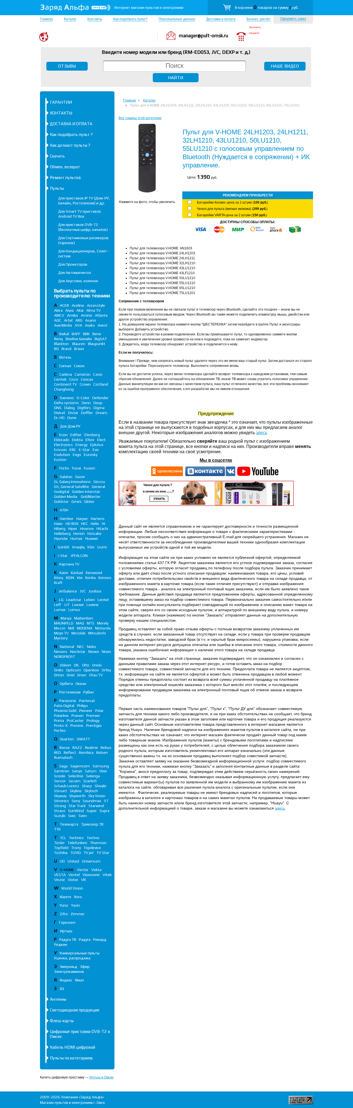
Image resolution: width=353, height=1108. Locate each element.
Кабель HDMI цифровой (72, 1047)
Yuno (63, 905)
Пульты (57, 188)
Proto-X (61, 725)
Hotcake (94, 533)
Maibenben (83, 618)
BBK (86, 334)
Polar (99, 710)
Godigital (61, 491)
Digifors (84, 407)
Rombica (86, 752)
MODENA (84, 628)
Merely (102, 623)
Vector (83, 869)
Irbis (91, 547)
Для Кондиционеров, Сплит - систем (83, 253)
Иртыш (66, 931)
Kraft (58, 582)
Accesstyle (96, 305)
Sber (103, 771)
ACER (64, 305)
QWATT (83, 739)
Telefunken (77, 842)
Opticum (73, 670)
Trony (76, 847)
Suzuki (59, 815)
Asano (90, 320)
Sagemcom (80, 766)
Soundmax (92, 801)
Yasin (75, 905)
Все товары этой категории (140, 118)
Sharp (87, 786)
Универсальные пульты (79, 953)
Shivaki (100, 786)
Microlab (78, 633)
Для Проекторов (72, 264)
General (98, 486)
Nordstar (77, 651)
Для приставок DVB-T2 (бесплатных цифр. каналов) (83, 227)
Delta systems (66, 403)
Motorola (103, 628)
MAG (80, 623)
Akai (80, 310)
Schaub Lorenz (66, 786)
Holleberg (62, 533)
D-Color (83, 398)
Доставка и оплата (221, 19)
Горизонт (67, 922)
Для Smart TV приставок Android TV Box (79, 213)
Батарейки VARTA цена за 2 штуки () (232, 215)
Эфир (85, 966)
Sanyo (77, 771)
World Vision (72, 888)
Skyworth (77, 796)
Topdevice (92, 847)
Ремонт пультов (65, 177)
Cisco (73, 379)
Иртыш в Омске (101, 1077)
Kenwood (94, 572)
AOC (57, 320)
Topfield (61, 847)
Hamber (67, 518)
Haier (58, 523)
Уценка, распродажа (72, 958)
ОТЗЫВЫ (67, 66)
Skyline (76, 791)
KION (70, 577)
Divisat (59, 412)
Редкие (60, 944)
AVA (78, 325)
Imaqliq (78, 547)
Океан (81, 683)
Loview (92, 604)
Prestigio (93, 725)
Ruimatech (63, 757)
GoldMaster (91, 496)
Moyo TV (61, 633)
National (67, 646)
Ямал (79, 980)
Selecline (75, 776)
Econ (63, 434)
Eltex (89, 439)
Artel (68, 320)
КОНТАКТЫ (61, 113)
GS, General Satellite (71, 486)
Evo (96, 449)
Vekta (96, 869)
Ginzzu (99, 481)
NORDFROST (64, 656)
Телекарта (69, 824)
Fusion (89, 468)
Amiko (72, 315)
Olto (85, 665)
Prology (93, 720)
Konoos (104, 577)
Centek (60, 379)
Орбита (66, 683)
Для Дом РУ (70, 426)
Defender (100, 398)
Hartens (98, 518)
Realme (91, 747)
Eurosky (90, 454)
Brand (66, 348)
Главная (46, 19)
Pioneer (85, 710)
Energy (81, 444)
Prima (59, 720)
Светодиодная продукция (74, 1010)
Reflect (70, 752)
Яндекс (66, 980)
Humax (76, 538)
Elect (101, 439)
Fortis (64, 468)
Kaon (64, 572)
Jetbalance (68, 591)
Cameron (82, 374)
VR (83, 879)
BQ (56, 348)
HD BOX (72, 523)
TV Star (103, 852)
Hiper (72, 528)
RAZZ (77, 747)
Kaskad (77, 572)
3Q (61, 988)
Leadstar (73, 599)
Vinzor (59, 879)
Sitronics (61, 801)
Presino (76, 725)
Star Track (77, 805)
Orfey (106, 670)
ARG (78, 320)
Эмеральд (68, 966)
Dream (101, 412)
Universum (91, 861)
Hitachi (102, 528)
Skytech (91, 791)
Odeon (65, 665)
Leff (58, 604)
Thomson (98, 842)
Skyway (60, 796)
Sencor (60, 781)
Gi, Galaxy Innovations (72, 481)
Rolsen (102, 752)
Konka (90, 577)
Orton (59, 675)
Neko (91, 646)
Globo (89, 501)
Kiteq (58, 577)
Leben (89, 599)
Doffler (87, 412)
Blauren (78, 343)
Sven (83, 815)
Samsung (101, 766)
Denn (86, 403)
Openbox (91, 670)
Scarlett (90, 781)
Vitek (107, 874)
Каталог (70, 19)
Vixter (73, 879)
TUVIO (75, 852)
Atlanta (101, 315)
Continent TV (65, 384)
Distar (73, 412)
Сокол (79, 366)
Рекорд (99, 939)
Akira (58, 310)
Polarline (61, 715)
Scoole (59, 776)
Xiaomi (65, 897)
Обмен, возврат (65, 166)
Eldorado (61, 439)
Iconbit (63, 547)
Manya (66, 618)
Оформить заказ (293, 19)
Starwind (96, 805)
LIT (67, 604)
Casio (97, 374)
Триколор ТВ (92, 824)
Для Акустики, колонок (78, 281)
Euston (60, 459)
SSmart (60, 791)
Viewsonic (91, 874)
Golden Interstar (86, 491)
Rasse (65, 747)
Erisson (60, 449)
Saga (63, 766)
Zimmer (78, 914)
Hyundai (61, 538)
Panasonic (67, 700)
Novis (106, 651)
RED (57, 752)
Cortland (100, 384)
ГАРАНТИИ (61, 102)
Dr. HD (59, 417)
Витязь (65, 357)
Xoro (78, 897)
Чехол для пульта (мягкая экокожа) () (232, 209)
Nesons (60, 651)
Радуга (84, 939)
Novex (93, 651)
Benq (58, 339)
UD (62, 861)
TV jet (89, 852)
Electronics (63, 444)
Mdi (71, 628)
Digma (99, 407)
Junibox (95, 591)
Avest (103, 325)
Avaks (90, 325)
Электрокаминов (69, 971)
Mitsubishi (97, 633)
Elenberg (92, 434)
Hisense (87, 528)
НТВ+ (64, 510)
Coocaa (87, 379)
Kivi (79, 577)
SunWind (76, 810)
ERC (72, 449)
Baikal (64, 334)
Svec (72, 815)
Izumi (102, 547)
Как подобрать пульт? (130, 19)
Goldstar (61, 501)
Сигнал (65, 366)
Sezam (75, 781)
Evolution (62, 454)
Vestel (74, 874)
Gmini (76, 501)
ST (106, 801)
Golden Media (66, 496)
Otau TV (96, 675)
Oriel (70, 675)
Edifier (76, 434)
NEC (80, 646)
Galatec (66, 476)
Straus (59, 810)
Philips (82, 705)
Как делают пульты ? (70, 145)
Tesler (59, 842)
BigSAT (101, 339)
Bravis (79, 348)
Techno (93, 837)
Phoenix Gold (65, 710)
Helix (95, 523)
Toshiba (61, 852)
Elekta (77, 439)
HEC (84, 523)
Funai (76, 468)
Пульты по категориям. (71, 1058)
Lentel (103, 599)
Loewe (78, 604)
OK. (76, 665)
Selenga (93, 776)
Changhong (64, 389)
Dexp (97, 403)
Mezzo (59, 628)
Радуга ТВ (67, 939)
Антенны (58, 999)
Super (92, 810)
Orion (81, 675)
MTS (90, 623)
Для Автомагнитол (74, 272)
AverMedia (63, 325)
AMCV (59, 315)
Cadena (65, 374)
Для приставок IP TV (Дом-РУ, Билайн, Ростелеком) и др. (84, 200)
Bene (96, 334)
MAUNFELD (63, 623)
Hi (103, 523)
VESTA (60, 874)
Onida (97, 665)
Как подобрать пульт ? (71, 134)
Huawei (91, 538)
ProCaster (75, 720)
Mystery (61, 638)
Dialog (69, 407)
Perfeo (60, 730)
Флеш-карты (62, 1020)
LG (61, 599)
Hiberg (59, 528)
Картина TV (69, 564)
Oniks (58, 670)
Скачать (57, 156)
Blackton (61, 343)
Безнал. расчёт (259, 19)
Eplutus (96, 444)
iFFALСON (79, 555)
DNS (57, 407)
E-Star (84, 449)
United (73, 861)
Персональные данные (177, 19)
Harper (82, 518)
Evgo (77, 454)
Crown (85, 384)
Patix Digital (64, 705)
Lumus (74, 609)
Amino (86, 315)
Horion (79, 533)
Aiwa (69, 310)
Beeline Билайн (79, 339)
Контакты (94, 19)
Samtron (61, 771)
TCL (63, 837)
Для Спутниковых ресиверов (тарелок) (83, 240)
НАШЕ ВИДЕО (285, 66)
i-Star (63, 555)
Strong (60, 805)
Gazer (80, 476)
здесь (261, 432)
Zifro (64, 914)
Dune (71, 417)
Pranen (77, 715)
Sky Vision (96, 796)
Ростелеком (70, 692)
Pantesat (87, 700)
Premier (93, 715)
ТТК (57, 829)
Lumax (60, 609)
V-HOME (67, 869)
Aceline (78, 305)
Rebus (106, 747)
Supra (104, 810)
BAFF (76, 334)
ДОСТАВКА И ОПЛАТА (71, 123)
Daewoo (67, 398)
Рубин (88, 692)
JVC (83, 591)
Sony (76, 801)
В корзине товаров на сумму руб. (266, 7)
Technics (76, 837)
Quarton (67, 739)
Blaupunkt (96, 343)
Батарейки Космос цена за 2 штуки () (232, 202)
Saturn (91, 771)
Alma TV (93, 310)
